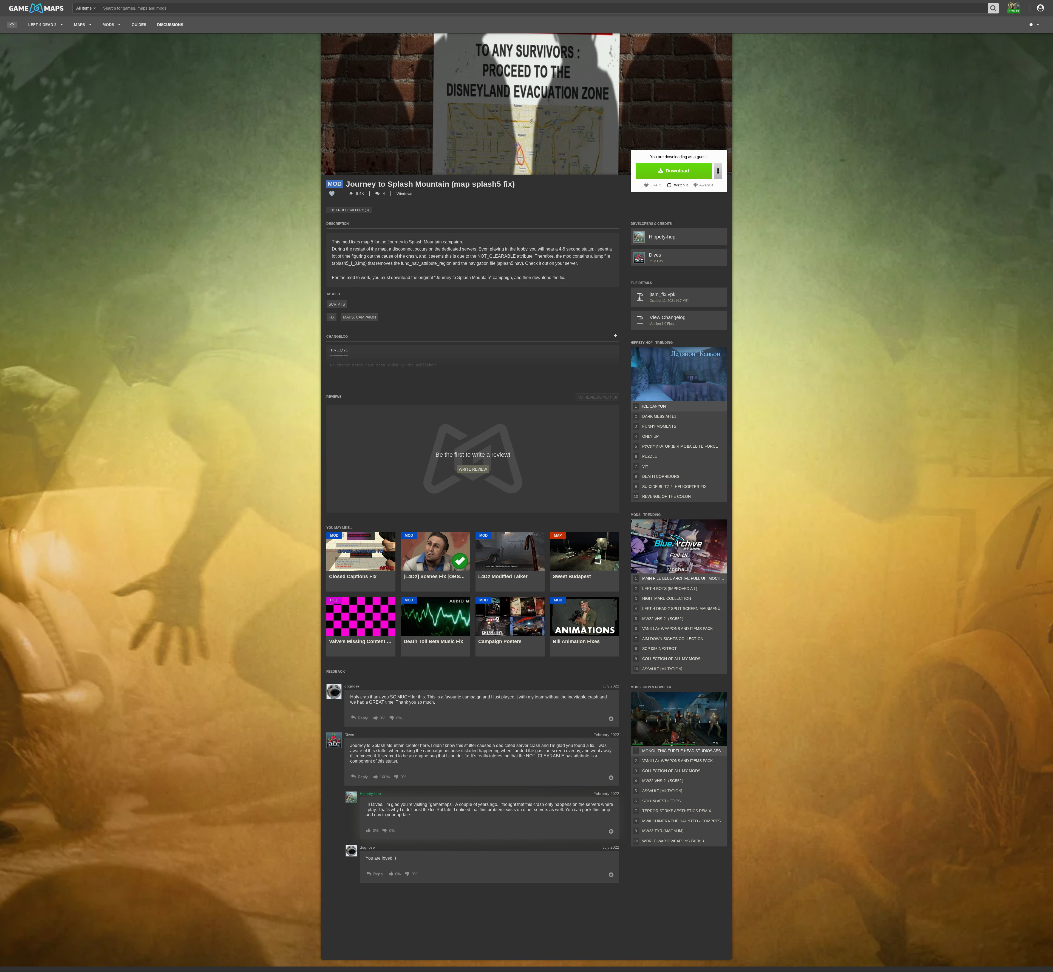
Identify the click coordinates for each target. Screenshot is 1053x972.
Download (676, 171)
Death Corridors (660, 476)
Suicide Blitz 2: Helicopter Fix (674, 486)
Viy (645, 466)
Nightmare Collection (666, 598)
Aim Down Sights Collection (672, 638)
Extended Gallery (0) (349, 210)
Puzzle (649, 456)
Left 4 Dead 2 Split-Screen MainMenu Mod (683, 608)
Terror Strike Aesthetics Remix (676, 811)
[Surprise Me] (1034, 25)
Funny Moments (659, 426)
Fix (332, 317)
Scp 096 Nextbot (659, 648)
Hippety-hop (662, 237)
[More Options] (718, 171)
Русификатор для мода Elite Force (680, 446)
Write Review (473, 469)
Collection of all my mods (671, 658)
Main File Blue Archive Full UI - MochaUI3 (683, 578)
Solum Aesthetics (661, 801)
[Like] (331, 193)
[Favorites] (12, 25)
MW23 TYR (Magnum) (663, 831)
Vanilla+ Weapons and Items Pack (677, 628)
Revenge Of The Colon (666, 496)
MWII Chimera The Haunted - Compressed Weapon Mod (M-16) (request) (683, 821)
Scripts (337, 304)
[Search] (993, 8)
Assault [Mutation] (662, 669)
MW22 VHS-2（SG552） (664, 618)
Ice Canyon (654, 406)
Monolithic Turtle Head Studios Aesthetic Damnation (683, 751)
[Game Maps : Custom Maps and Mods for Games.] (36, 8)
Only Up (650, 436)
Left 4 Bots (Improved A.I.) (669, 588)
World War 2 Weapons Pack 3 (673, 841)
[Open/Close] (615, 335)
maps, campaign (359, 317)
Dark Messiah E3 (659, 416)
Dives (655, 255)
